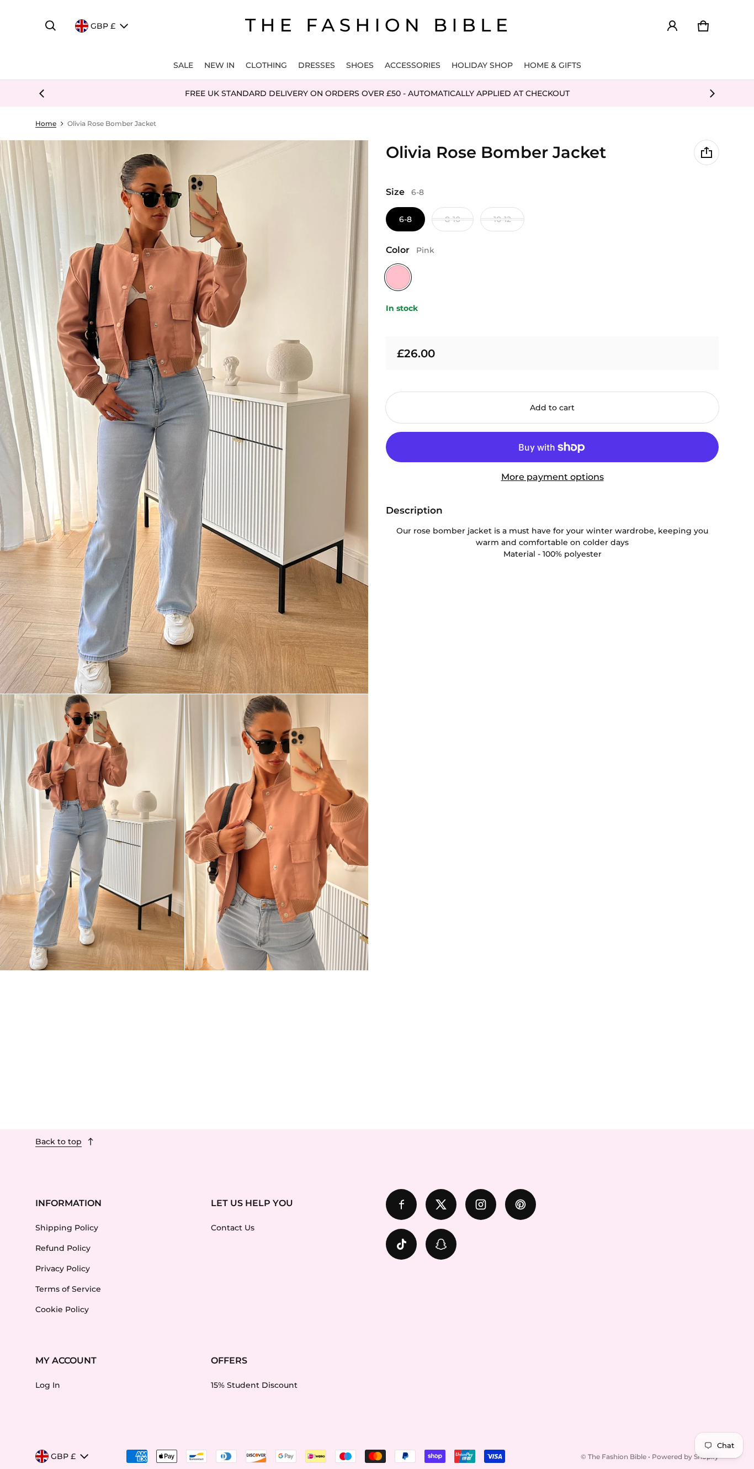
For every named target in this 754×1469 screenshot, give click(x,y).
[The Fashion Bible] (377, 26)
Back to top (58, 1141)
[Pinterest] (520, 1204)
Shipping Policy (66, 1228)
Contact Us (232, 1228)
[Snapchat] (441, 1244)
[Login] (672, 25)
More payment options (552, 477)
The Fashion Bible (617, 1456)
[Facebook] (401, 1204)
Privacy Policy (62, 1269)
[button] (50, 25)
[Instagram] (480, 1204)
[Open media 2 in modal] (184, 417)
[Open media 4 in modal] (277, 832)
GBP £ (103, 26)
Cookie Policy (62, 1309)
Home (45, 123)
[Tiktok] (401, 1244)
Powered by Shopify (685, 1456)
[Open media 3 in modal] (92, 832)
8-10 (452, 219)
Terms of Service (68, 1289)
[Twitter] (441, 1204)
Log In (47, 1385)
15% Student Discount (254, 1385)
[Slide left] (42, 93)
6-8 (405, 219)
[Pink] (398, 277)
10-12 (502, 219)
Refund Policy (63, 1248)
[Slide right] (712, 93)
